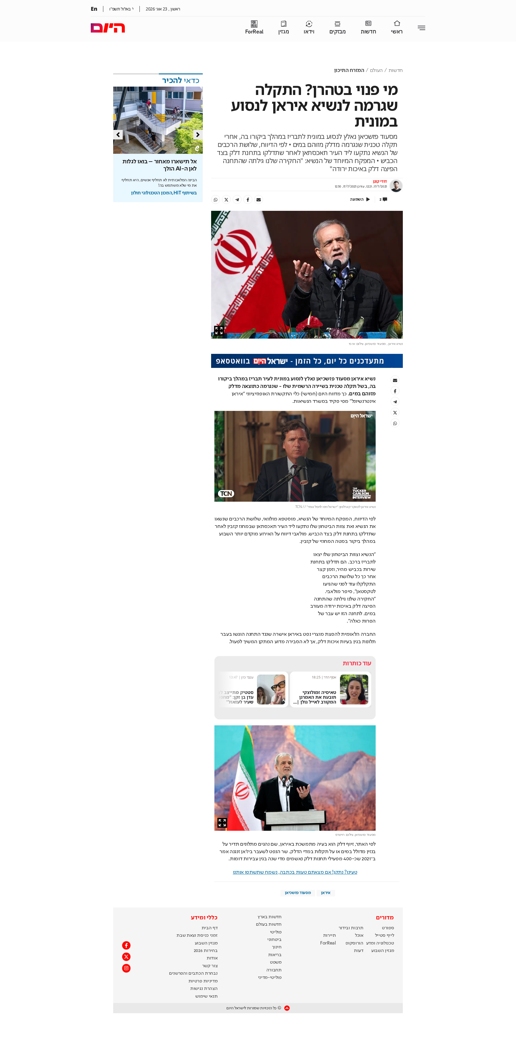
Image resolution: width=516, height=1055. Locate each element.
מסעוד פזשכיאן (298, 848)
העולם (376, 70)
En (94, 8)
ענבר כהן (330, 632)
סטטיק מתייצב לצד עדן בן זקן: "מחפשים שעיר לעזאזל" (315, 653)
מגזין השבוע (382, 906)
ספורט (388, 883)
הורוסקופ (354, 898)
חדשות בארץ (270, 872)
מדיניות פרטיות (203, 936)
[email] (258, 199)
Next (198, 134)
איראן (325, 848)
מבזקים (337, 32)
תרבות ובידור (351, 883)
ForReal (254, 32)
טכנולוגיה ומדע (380, 898)
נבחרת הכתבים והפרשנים (193, 929)
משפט (276, 918)
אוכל (359, 891)
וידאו (309, 32)
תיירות (329, 891)
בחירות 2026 (206, 906)
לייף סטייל (384, 891)
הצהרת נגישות (203, 944)
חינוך (276, 903)
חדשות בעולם (268, 880)
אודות (212, 914)
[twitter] (226, 199)
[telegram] (237, 199)
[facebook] (247, 199)
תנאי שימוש (206, 952)
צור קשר (210, 921)
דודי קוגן (380, 181)
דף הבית (210, 883)
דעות (358, 906)
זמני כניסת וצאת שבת (196, 891)
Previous (118, 134)
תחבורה (274, 925)
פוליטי (276, 887)
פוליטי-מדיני (270, 933)
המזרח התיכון (349, 70)
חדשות (368, 32)
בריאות (275, 910)
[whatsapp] (215, 199)
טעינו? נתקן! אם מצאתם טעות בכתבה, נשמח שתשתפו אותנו (295, 827)
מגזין (283, 32)
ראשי (397, 32)
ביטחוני (274, 895)
